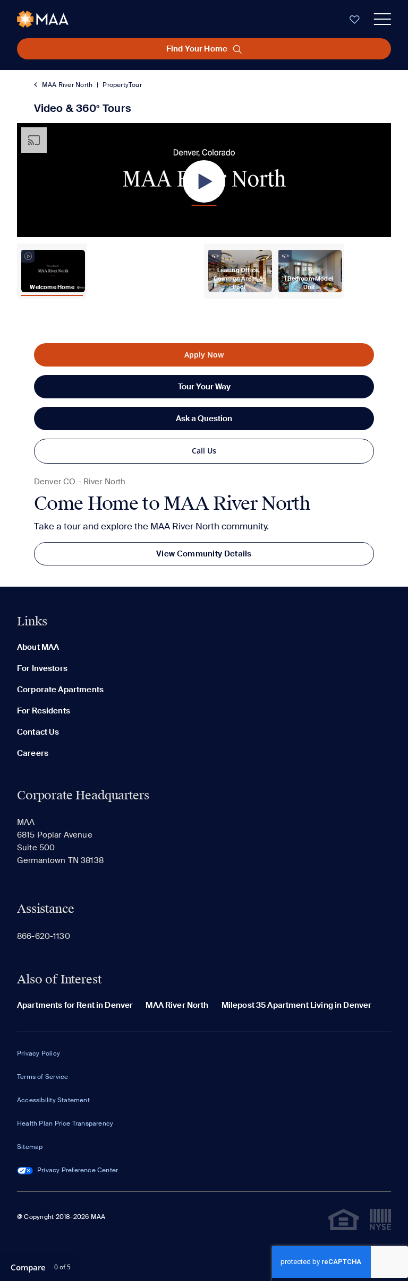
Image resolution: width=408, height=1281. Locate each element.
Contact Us (38, 732)
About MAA (38, 647)
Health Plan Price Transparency (65, 1123)
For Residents (43, 710)
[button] (204, 181)
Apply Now (204, 355)
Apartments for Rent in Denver (75, 1005)
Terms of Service (42, 1077)
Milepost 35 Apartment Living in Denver (297, 1005)
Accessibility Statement (53, 1100)
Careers (32, 753)
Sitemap (29, 1147)
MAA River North (67, 85)
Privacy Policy (38, 1053)
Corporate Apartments (60, 689)
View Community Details (204, 553)
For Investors (42, 668)
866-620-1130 (43, 936)
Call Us (204, 451)
